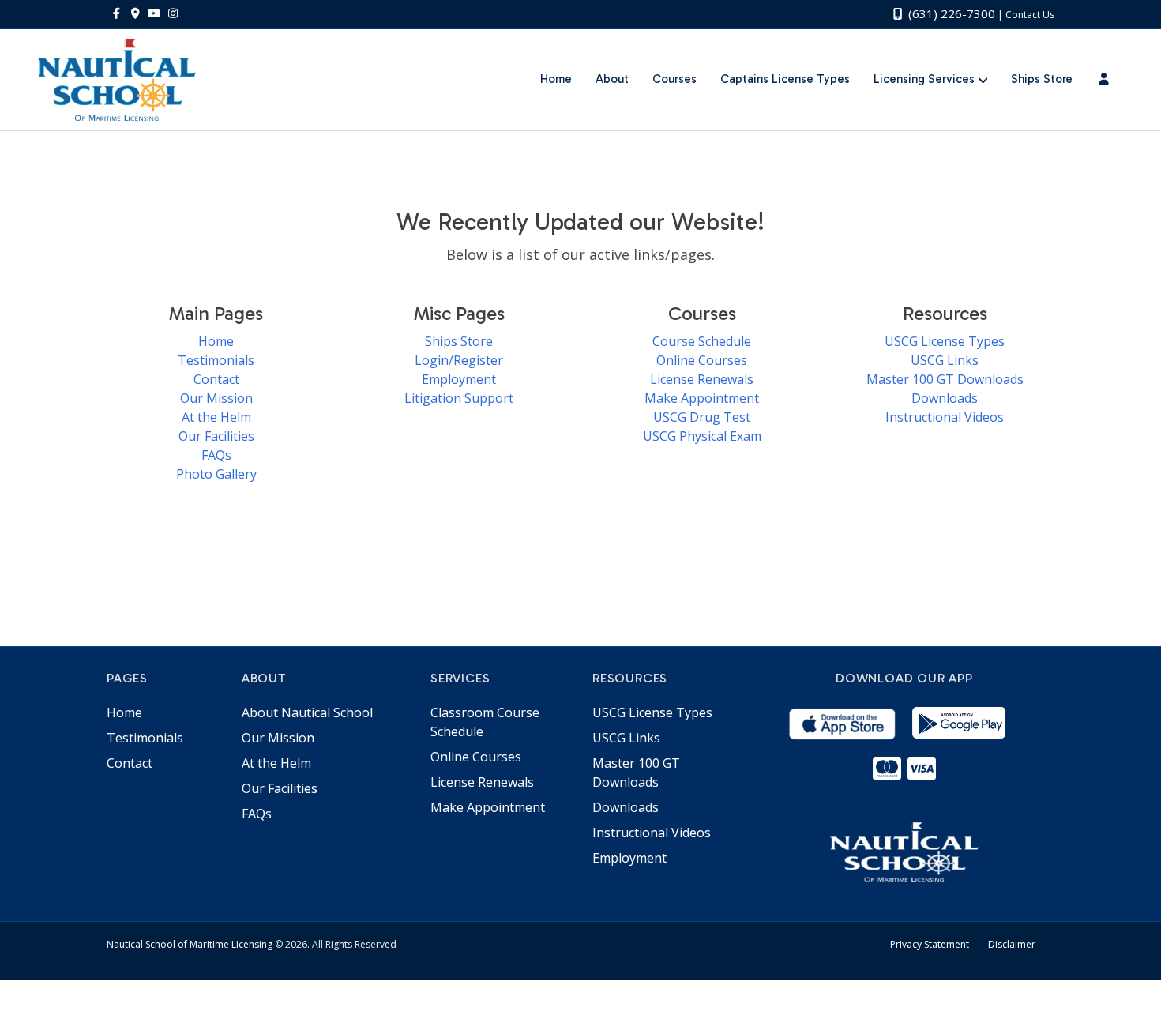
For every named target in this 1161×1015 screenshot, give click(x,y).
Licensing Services (924, 79)
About (612, 79)
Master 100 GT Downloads (945, 379)
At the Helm (216, 417)
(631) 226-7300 (950, 13)
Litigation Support (458, 398)
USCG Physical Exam (702, 436)
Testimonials (216, 360)
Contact (216, 379)
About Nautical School (307, 712)
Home (556, 79)
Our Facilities (216, 436)
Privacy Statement (929, 944)
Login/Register (459, 360)
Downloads (944, 398)
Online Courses (701, 360)
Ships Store (1042, 79)
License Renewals (701, 379)
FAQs (216, 455)
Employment (459, 379)
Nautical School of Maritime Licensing (189, 944)
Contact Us (1029, 14)
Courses (674, 79)
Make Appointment (701, 398)
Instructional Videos (944, 417)
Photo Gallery (216, 474)
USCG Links (945, 360)
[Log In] (1103, 79)
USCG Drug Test (701, 417)
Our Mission (216, 398)
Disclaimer (1011, 944)
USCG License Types (945, 341)
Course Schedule (701, 341)
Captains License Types (785, 79)
